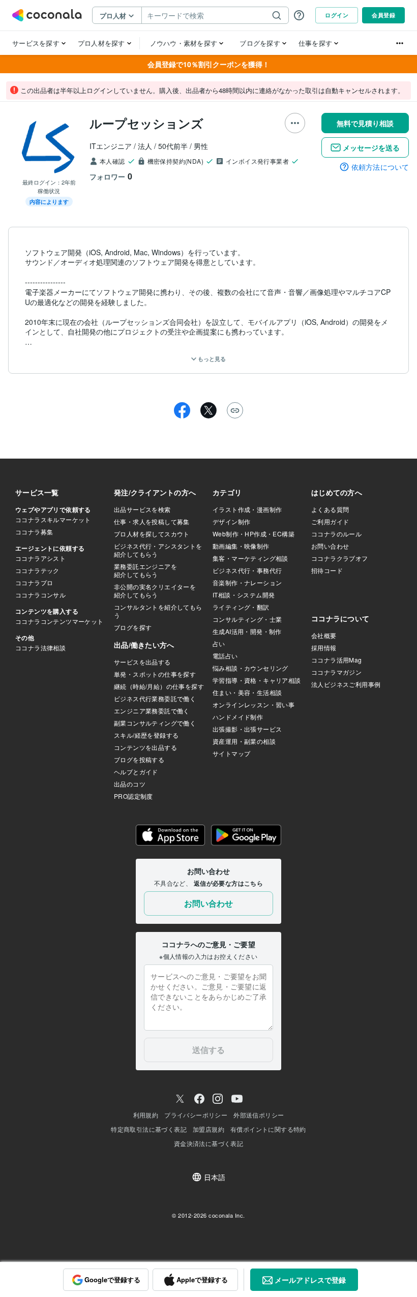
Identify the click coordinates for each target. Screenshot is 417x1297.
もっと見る (211, 359)
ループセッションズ (146, 123)
